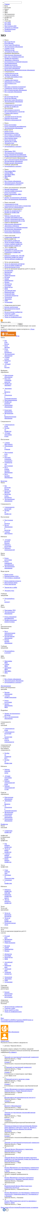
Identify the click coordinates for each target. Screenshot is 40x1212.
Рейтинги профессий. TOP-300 (14, 255)
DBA (6, 178)
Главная (6, 4)
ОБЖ (6, 300)
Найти (20, 324)
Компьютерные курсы (11, 133)
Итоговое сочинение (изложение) (15, 87)
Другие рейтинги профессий (13, 259)
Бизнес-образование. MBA (12, 194)
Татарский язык (9, 294)
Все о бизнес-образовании (12, 181)
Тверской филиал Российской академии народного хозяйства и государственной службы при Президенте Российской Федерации (21, 1159)
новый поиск (5, 1041)
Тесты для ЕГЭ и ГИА (11, 315)
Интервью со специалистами (13, 250)
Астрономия (8, 302)
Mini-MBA (7, 176)
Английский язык (10, 290)
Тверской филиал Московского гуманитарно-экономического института (18, 1150)
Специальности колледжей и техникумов (17, 206)
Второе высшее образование (13, 163)
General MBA (8, 173)
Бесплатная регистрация (12, 308)
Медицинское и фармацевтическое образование (19, 70)
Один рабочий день (10, 249)
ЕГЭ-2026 (7, 22)
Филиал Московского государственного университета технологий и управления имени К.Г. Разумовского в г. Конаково (21, 1194)
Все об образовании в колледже (14, 111)
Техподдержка (14, 1207)
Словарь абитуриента (11, 80)
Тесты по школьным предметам (14, 264)
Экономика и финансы (11, 60)
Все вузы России (9, 41)
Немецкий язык (9, 292)
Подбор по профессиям (11, 212)
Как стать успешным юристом (14, 56)
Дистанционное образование (13, 46)
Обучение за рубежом (11, 27)
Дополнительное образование (13, 183)
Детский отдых (9, 143)
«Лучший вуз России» (11, 51)
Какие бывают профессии (12, 245)
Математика (8, 272)
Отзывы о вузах (9, 48)
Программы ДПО (10, 151)
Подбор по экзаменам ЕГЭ (12, 211)
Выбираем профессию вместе (13, 257)
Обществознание (9, 275)
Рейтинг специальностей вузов (14, 219)
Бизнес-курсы (8, 131)
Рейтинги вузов (9, 50)
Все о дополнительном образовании (15, 159)
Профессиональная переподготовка (15, 156)
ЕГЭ (5, 85)
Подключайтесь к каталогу (12, 146)
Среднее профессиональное (13, 191)
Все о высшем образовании (13, 92)
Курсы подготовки (10, 125)
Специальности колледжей (13, 105)
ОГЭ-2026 (7, 24)
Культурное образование (12, 68)
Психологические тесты (12, 267)
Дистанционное (6, 686)
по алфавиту (13, 1052)
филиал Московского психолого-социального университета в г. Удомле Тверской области (18, 1090)
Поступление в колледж (12, 110)
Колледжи (4, 481)
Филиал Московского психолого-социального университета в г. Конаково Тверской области (19, 1178)
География (7, 285)
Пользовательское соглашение (28, 1207)
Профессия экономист (11, 58)
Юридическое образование (12, 55)
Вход (2, 1018)
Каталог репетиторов (11, 307)
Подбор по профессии (11, 75)
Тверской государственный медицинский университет (21, 1142)
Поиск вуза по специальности (13, 207)
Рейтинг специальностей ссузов (14, 221)
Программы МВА (10, 171)
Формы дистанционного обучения (15, 197)
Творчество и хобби (10, 141)
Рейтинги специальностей (12, 120)
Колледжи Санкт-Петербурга (13, 100)
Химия (6, 279)
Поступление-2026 (10, 26)
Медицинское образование (12, 229)
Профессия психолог (11, 65)
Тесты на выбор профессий (13, 265)
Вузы (17, 336)
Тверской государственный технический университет (21, 1057)
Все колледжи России (11, 96)
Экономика (8, 299)
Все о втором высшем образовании (15, 90)
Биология (7, 274)
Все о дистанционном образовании (15, 199)
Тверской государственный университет (19, 1067)
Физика (6, 282)
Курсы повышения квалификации (15, 126)
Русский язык (8, 270)
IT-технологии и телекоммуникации (16, 61)
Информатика (8, 280)
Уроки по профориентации (13, 317)
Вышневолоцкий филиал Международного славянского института (18, 1186)
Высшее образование (11, 189)
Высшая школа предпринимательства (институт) (19, 1097)
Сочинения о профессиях (12, 252)
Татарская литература (11, 295)
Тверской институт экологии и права (17, 1079)
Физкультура (8, 287)
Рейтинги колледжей (11, 118)
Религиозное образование (12, 66)
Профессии (4, 824)
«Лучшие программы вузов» (13, 76)
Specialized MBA (9, 174)
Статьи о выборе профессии (13, 244)
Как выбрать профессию (12, 240)
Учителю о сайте (9, 313)
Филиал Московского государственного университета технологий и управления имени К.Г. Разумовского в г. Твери (21, 1169)
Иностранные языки (10, 138)
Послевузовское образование (13, 161)
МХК (6, 289)
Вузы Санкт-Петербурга (12, 45)
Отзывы (7, 1062)
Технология (8, 297)
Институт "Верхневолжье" (12, 1106)
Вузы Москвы (8, 43)
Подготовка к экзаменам (12, 135)
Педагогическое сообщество (13, 312)
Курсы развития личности (12, 136)
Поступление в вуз (10, 83)
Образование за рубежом (12, 82)
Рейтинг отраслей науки (12, 216)
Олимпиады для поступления (13, 88)
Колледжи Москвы (10, 98)
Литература (8, 284)
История (7, 277)
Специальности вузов (11, 73)
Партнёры (7, 31)
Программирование (10, 63)
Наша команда (5, 1207)
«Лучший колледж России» (13, 116)
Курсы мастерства (10, 140)
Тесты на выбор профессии (13, 242)
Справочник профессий (12, 237)
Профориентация (9, 29)
